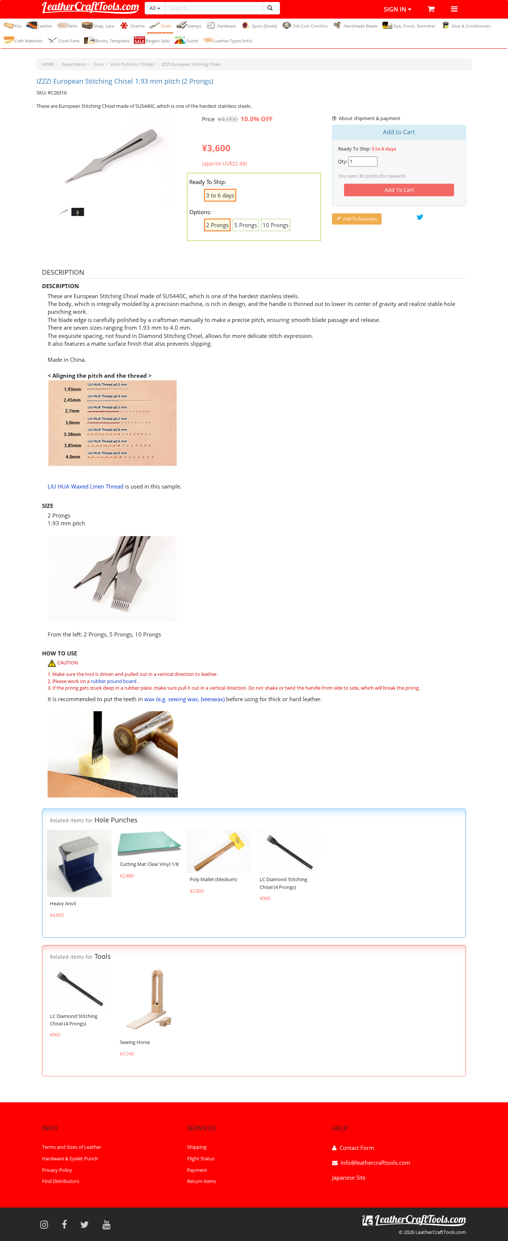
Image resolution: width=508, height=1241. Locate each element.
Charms (137, 26)
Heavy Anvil (63, 903)
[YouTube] (109, 1224)
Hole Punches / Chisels (132, 64)
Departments (73, 64)
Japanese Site (349, 1177)
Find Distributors (60, 1181)
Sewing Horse (135, 1042)
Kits (18, 26)
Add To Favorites (360, 219)
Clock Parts (69, 40)
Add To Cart (399, 189)
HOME (48, 64)
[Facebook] (67, 1224)
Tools (166, 26)
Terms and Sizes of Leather (71, 1147)
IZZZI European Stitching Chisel (191, 64)
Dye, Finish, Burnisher (414, 26)
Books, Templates (112, 40)
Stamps (194, 26)
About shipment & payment (370, 118)
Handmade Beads (360, 26)
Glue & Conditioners (471, 26)
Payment (197, 1169)
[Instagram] (46, 1224)
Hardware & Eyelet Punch (70, 1158)
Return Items (201, 1181)
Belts (72, 26)
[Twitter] (87, 1224)
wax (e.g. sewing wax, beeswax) (184, 699)
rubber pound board (113, 681)
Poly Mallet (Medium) (213, 879)
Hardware (226, 26)
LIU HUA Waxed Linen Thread (85, 486)
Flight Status (201, 1158)
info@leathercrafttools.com (375, 1162)
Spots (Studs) (264, 26)
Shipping (196, 1147)
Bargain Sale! (157, 40)
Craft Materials (28, 40)
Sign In (396, 9)
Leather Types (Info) (233, 40)
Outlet (192, 40)
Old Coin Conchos (310, 26)
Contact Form (357, 1147)
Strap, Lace (103, 26)
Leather (45, 26)
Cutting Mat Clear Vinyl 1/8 (149, 864)
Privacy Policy (57, 1169)
